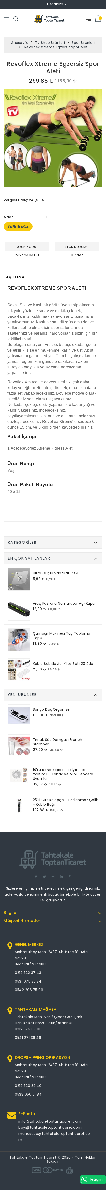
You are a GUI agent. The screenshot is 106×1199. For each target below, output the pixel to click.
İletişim (96, 1179)
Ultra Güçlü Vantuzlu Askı (55, 573)
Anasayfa (19, 42)
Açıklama (15, 277)
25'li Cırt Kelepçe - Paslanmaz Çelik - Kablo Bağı (65, 802)
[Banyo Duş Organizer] (19, 715)
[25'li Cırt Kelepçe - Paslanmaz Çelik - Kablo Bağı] (19, 806)
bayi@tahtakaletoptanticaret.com (50, 1127)
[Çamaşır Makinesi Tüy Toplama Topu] (19, 639)
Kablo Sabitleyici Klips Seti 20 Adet (64, 663)
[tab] (53, 277)
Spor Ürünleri (83, 42)
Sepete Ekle (18, 226)
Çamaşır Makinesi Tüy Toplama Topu (61, 635)
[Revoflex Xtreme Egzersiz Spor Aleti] (53, 138)
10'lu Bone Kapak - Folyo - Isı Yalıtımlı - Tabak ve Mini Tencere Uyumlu (63, 774)
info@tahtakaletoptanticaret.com (49, 1121)
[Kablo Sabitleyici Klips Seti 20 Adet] (19, 669)
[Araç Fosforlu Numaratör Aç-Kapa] (19, 609)
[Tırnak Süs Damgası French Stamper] (19, 745)
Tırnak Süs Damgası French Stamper (57, 741)
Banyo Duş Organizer (52, 709)
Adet (8, 217)
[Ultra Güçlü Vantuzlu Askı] (19, 579)
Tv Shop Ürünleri (50, 42)
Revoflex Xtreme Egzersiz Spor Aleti (55, 47)
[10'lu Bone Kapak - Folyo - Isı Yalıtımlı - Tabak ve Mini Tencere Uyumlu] (19, 776)
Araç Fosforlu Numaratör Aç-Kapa (64, 603)
